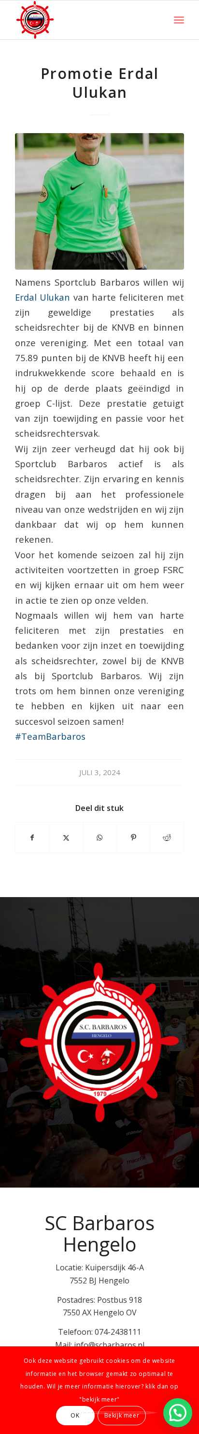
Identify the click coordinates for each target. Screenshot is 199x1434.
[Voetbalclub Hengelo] (82, 19)
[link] (42, 297)
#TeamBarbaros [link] (50, 736)
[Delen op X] (66, 838)
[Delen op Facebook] (32, 838)
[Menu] (179, 19)
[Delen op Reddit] (167, 838)
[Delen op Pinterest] (133, 838)
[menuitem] (179, 19)
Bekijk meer (122, 1415)
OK (75, 1415)
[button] (177, 1412)
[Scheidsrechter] (99, 201)
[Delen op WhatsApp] (99, 838)
